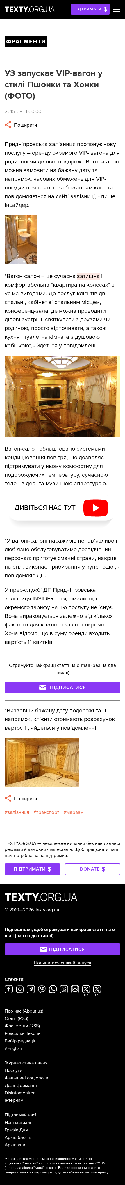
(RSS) (23, 1018)
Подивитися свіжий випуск (62, 963)
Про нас (13, 1011)
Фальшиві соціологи (26, 1078)
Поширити (25, 125)
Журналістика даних (26, 1063)
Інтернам (14, 1100)
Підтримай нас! (20, 1115)
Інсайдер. (17, 205)
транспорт (47, 812)
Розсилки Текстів (23, 1033)
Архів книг (16, 1145)
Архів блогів (18, 1137)
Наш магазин (19, 1122)
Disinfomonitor (20, 1093)
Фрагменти (16, 1026)
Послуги (13, 1070)
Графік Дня (16, 1130)
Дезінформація (21, 1085)
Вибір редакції (20, 1041)
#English (13, 1048)
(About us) (33, 1011)
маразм (75, 812)
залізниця (18, 812)
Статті (11, 1018)
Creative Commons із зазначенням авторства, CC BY (64, 1163)
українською (45, 1168)
